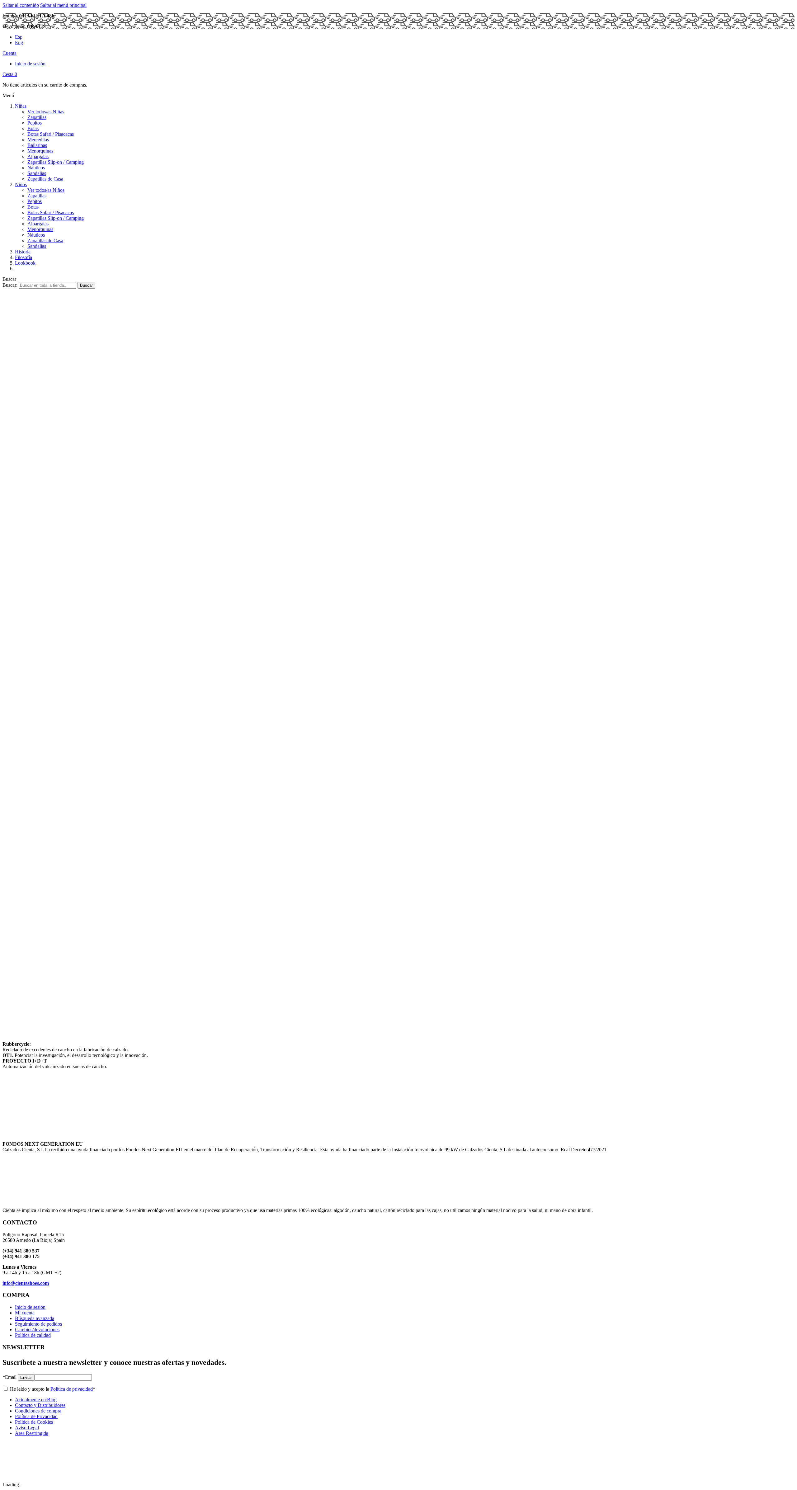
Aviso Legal (27, 1427)
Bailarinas (37, 145)
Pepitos (34, 122)
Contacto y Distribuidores (40, 1405)
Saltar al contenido (20, 5)
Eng (19, 42)
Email (9, 1377)
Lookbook (25, 263)
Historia (23, 251)
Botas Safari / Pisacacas (50, 134)
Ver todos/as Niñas (45, 111)
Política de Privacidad (36, 1416)
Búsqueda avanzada (34, 1318)
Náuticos (36, 167)
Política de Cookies (34, 1422)
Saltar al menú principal (63, 5)
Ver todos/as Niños (45, 190)
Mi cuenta (25, 1312)
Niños (21, 184)
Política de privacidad (71, 1389)
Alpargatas (38, 156)
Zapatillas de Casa (45, 179)
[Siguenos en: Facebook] (51, 268)
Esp (18, 37)
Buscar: (9, 285)
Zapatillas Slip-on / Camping (55, 162)
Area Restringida (31, 1433)
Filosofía (23, 257)
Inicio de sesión (30, 63)
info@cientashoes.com (25, 1283)
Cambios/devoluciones (37, 1329)
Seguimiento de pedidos (38, 1324)
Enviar (26, 1377)
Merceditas (38, 139)
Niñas (20, 106)
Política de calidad (33, 1335)
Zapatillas (36, 117)
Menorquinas (40, 150)
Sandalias (36, 173)
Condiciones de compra (38, 1410)
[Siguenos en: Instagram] (27, 268)
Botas (33, 128)
